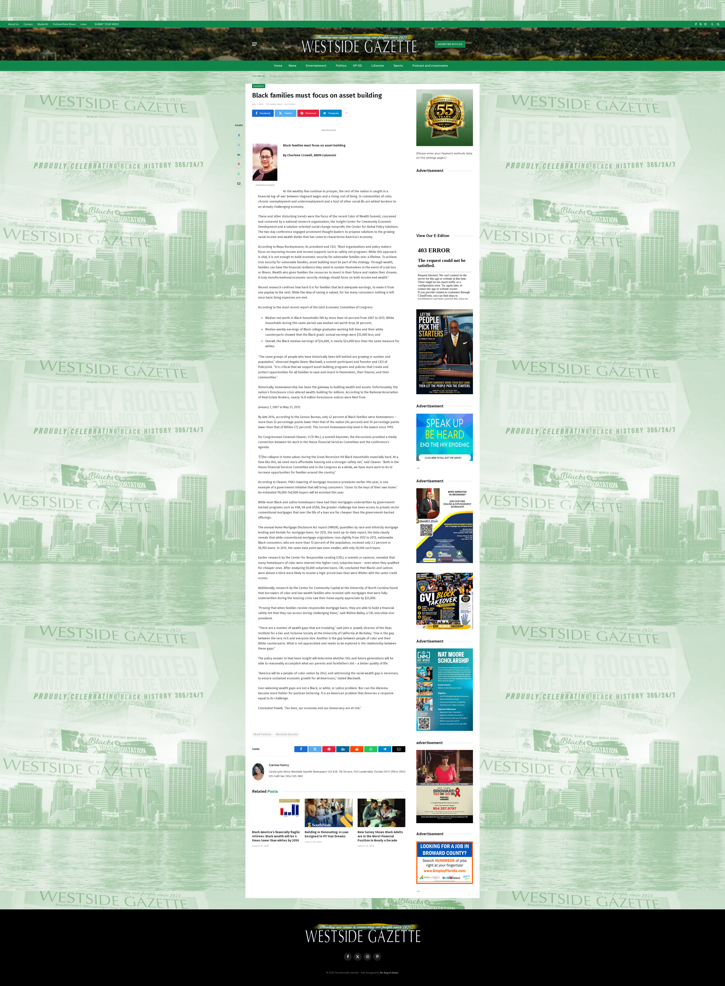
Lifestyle (378, 65)
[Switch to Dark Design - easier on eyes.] (712, 24)
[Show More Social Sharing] (346, 113)
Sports (398, 65)
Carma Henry (279, 765)
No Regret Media (389, 972)
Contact (28, 24)
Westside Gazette (287, 734)
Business (259, 86)
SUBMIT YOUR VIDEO (107, 24)
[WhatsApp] (239, 174)
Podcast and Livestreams (430, 65)
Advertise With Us (450, 44)
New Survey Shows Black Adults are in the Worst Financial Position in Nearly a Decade (380, 836)
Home (278, 65)
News (292, 65)
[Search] (717, 24)
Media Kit (43, 24)
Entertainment (316, 65)
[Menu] (254, 44)
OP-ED (357, 65)
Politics (341, 65)
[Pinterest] (239, 164)
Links (83, 24)
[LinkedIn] (239, 154)
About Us (13, 24)
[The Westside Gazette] (358, 44)
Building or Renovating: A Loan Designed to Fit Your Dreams (326, 834)
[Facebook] (239, 135)
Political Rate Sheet (64, 24)
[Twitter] (239, 145)
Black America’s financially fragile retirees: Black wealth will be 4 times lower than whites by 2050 (276, 836)
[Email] (239, 183)
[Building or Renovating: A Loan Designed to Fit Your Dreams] (328, 813)
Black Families (262, 734)
